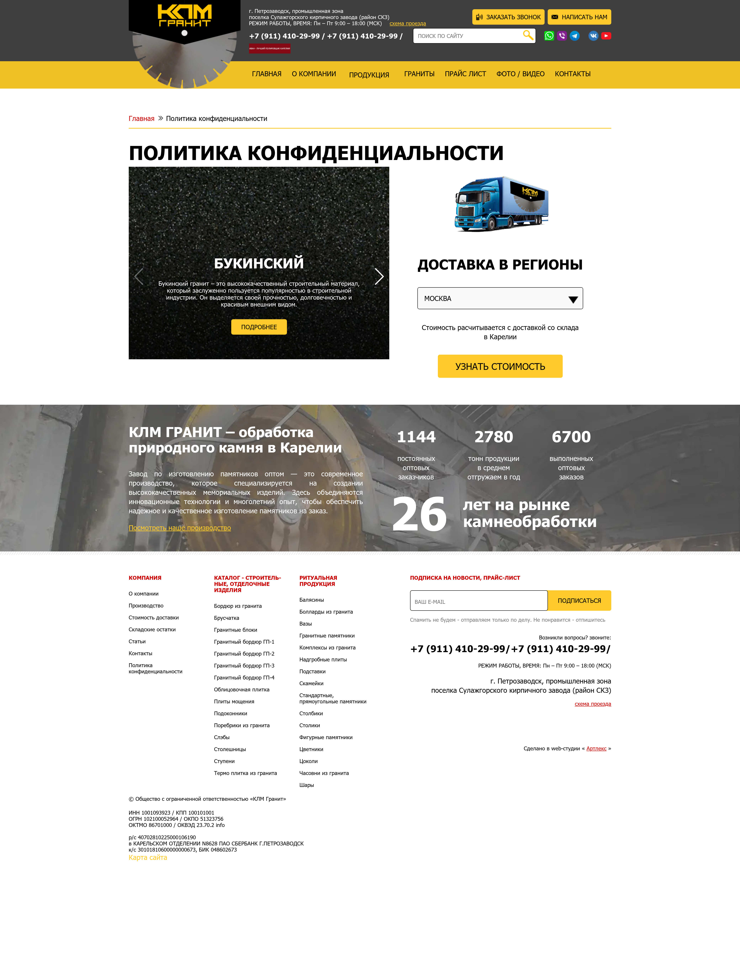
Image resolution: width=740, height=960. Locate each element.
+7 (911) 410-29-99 (284, 36)
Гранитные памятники (327, 635)
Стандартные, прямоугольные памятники (333, 698)
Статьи (137, 641)
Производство (146, 605)
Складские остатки (152, 629)
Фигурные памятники (326, 737)
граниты (419, 73)
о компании (314, 73)
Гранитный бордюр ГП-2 (244, 653)
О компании (144, 593)
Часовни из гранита (324, 773)
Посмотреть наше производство (180, 527)
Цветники (311, 749)
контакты (573, 73)
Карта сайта (148, 857)
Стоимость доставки (154, 617)
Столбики (311, 713)
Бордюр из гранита (238, 606)
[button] (379, 276)
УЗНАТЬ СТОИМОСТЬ (500, 366)
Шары (306, 785)
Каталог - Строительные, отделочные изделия (247, 584)
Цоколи (308, 761)
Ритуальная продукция (318, 581)
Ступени (224, 761)
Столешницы (230, 749)
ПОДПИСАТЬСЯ (579, 600)
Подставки (312, 671)
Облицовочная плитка (242, 689)
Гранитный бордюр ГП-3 (244, 665)
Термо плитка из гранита (245, 773)
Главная (142, 118)
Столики (309, 725)
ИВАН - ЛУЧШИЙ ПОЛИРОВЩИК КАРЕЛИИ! (269, 48)
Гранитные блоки (235, 630)
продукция (369, 74)
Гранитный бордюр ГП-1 (244, 641)
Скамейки (311, 683)
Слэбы (222, 737)
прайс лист (465, 73)
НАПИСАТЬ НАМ (584, 17)
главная (267, 73)
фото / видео (521, 73)
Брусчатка (226, 618)
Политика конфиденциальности (216, 118)
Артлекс (596, 748)
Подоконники (230, 713)
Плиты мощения (234, 701)
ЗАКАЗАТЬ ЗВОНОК (514, 17)
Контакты (140, 653)
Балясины (311, 599)
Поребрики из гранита (242, 725)
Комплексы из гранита (327, 647)
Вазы (305, 623)
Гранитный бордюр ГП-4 (244, 677)
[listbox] (500, 298)
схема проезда (408, 23)
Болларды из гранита (326, 611)
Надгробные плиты (323, 659)
